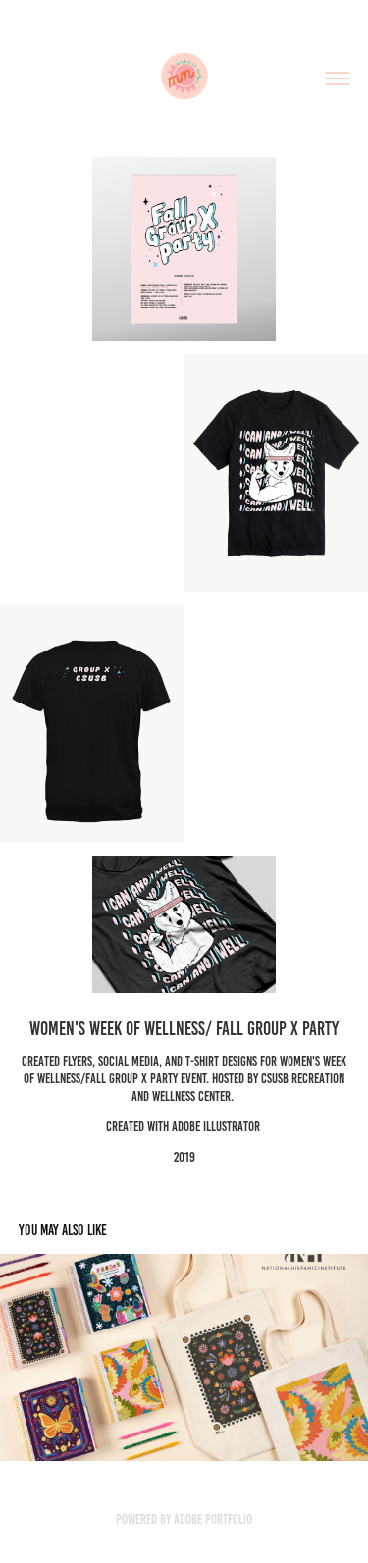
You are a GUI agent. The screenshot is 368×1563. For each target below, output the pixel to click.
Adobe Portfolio (213, 1519)
